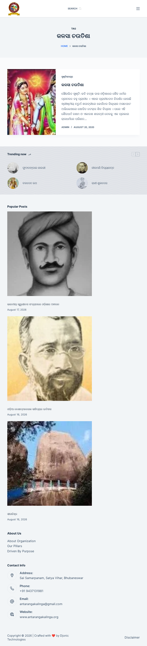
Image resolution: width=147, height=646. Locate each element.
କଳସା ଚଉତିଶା (72, 84)
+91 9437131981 (31, 591)
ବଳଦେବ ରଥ (30, 183)
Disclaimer (132, 637)
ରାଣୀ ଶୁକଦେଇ (100, 183)
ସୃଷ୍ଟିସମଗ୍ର (67, 76)
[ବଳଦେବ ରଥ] (13, 183)
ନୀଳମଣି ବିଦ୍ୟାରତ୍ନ (103, 168)
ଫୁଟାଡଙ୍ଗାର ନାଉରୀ (34, 168)
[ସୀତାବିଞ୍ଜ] (49, 463)
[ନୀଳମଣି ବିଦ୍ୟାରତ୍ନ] (82, 168)
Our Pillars (14, 546)
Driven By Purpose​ (20, 551)
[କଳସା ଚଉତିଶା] (31, 102)
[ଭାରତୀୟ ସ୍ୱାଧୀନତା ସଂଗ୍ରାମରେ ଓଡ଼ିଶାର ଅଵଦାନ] (49, 253)
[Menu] (138, 8)
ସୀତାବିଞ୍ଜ (12, 513)
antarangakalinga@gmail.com (41, 604)
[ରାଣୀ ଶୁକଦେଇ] (82, 183)
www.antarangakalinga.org (39, 617)
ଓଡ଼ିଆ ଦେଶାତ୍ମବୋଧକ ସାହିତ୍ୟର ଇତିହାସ (29, 409)
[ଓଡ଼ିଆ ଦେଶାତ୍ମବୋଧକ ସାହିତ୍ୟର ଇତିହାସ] (49, 358)
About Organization (21, 541)
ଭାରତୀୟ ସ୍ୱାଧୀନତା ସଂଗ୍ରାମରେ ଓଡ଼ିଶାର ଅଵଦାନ (33, 304)
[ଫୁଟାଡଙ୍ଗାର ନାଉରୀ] (13, 168)
